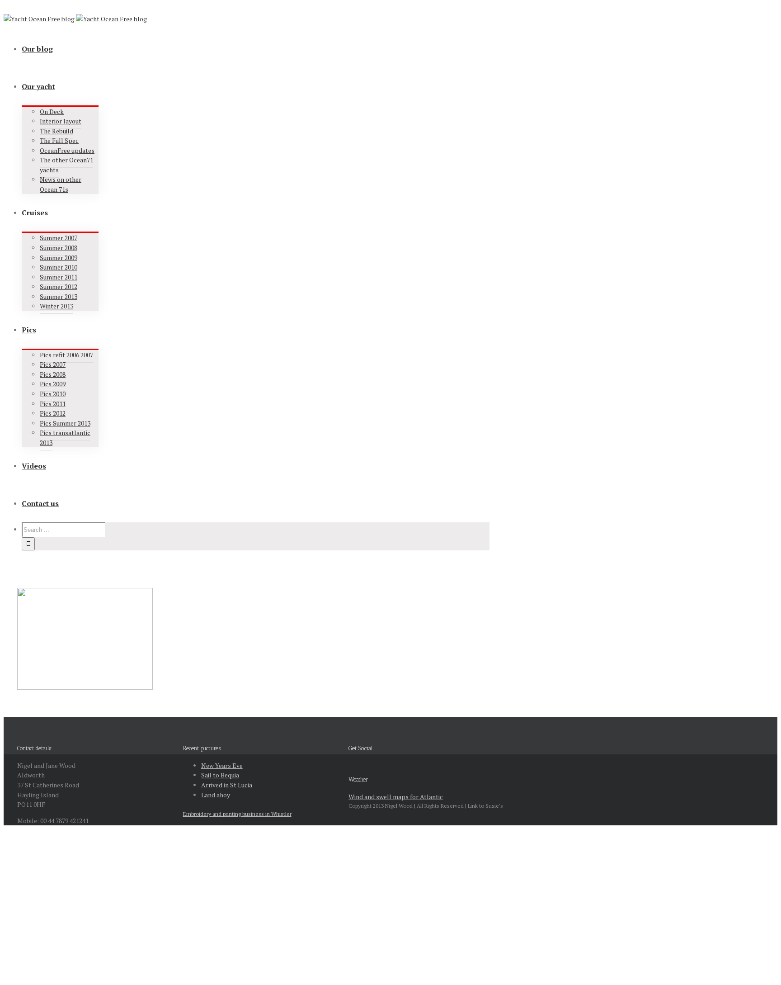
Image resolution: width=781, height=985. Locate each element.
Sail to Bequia (220, 775)
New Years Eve (222, 765)
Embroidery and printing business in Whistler (237, 813)
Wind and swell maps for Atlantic (395, 796)
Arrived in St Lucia (226, 785)
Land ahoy (215, 795)
